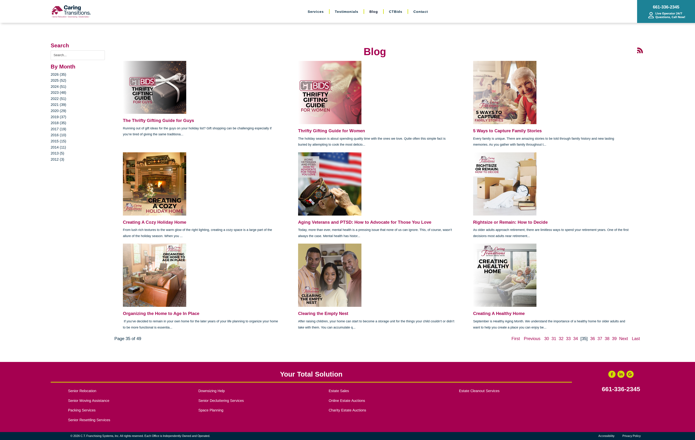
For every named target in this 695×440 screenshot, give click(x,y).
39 (614, 338)
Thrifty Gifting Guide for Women (331, 130)
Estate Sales (339, 391)
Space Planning (210, 410)
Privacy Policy (631, 435)
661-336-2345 (621, 389)
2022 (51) (58, 99)
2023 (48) (58, 93)
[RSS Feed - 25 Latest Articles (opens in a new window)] (640, 50)
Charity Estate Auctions (347, 410)
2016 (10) (58, 135)
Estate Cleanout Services (479, 391)
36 (592, 338)
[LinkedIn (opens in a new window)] (621, 374)
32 (561, 338)
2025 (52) (58, 80)
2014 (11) (58, 147)
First (515, 338)
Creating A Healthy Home (499, 313)
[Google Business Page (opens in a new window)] (630, 374)
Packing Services (82, 410)
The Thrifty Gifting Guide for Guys (158, 120)
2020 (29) (58, 111)
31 (553, 338)
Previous (532, 338)
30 (546, 338)
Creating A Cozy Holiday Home (154, 222)
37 (599, 338)
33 (568, 338)
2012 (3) (57, 159)
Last (636, 338)
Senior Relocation (82, 391)
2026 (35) (58, 74)
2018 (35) (58, 123)
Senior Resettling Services (89, 420)
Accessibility (606, 435)
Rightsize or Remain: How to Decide (510, 222)
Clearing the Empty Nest (323, 313)
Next (623, 338)
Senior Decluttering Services (221, 401)
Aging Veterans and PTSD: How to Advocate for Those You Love (364, 222)
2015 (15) (58, 141)
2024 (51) (58, 87)
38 (607, 338)
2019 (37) (58, 117)
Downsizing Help (211, 391)
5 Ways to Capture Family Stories (507, 130)
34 (575, 338)
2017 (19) (58, 129)
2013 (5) (57, 153)
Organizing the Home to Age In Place (161, 313)
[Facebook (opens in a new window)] (612, 374)
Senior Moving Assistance (88, 401)
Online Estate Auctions (347, 401)
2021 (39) (58, 105)
